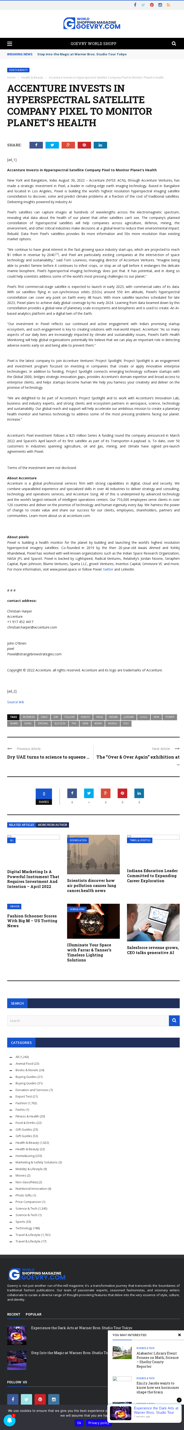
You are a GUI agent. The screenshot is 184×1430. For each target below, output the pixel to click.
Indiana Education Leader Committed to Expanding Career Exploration (152, 875)
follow (69, 717)
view (85, 723)
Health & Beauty (18, 70)
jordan (129, 717)
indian (113, 717)
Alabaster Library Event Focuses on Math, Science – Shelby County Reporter (158, 1360)
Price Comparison (28, 1202)
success (59, 723)
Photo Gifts (24, 1195)
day (56, 717)
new (156, 717)
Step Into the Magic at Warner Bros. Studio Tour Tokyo (82, 54)
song (28, 723)
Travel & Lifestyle (140, 840)
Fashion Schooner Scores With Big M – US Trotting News (32, 920)
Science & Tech (78, 840)
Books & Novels (27, 1070)
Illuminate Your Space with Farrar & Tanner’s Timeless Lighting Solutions (89, 952)
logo (143, 717)
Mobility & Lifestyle (29, 1169)
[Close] (179, 1334)
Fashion (14, 906)
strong (43, 723)
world (112, 723)
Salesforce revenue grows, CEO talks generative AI (153, 950)
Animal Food (24, 1063)
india (99, 717)
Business (29, 717)
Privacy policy (98, 1423)
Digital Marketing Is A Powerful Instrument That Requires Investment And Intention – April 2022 (33, 879)
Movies (21, 1175)
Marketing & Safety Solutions (37, 1162)
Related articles (21, 825)
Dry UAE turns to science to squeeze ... (48, 757)
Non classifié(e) (27, 1182)
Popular (33, 1314)
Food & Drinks (26, 1123)
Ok (79, 1423)
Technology (24, 1228)
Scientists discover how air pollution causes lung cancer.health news (91, 885)
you (126, 723)
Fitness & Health (27, 1116)
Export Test (24, 1096)
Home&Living (77, 909)
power (169, 717)
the (74, 723)
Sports (20, 1221)
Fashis (20, 1109)
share (14, 723)
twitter (108, 569)
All (12, 840)
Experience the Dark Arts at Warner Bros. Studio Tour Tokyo (81, 1328)
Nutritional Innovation (31, 1188)
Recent (13, 1314)
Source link (15, 702)
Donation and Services (32, 1090)
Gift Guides (24, 1129)
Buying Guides (26, 1077)
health (85, 717)
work (98, 723)
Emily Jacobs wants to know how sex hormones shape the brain (158, 1387)
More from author (52, 825)
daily (44, 717)
